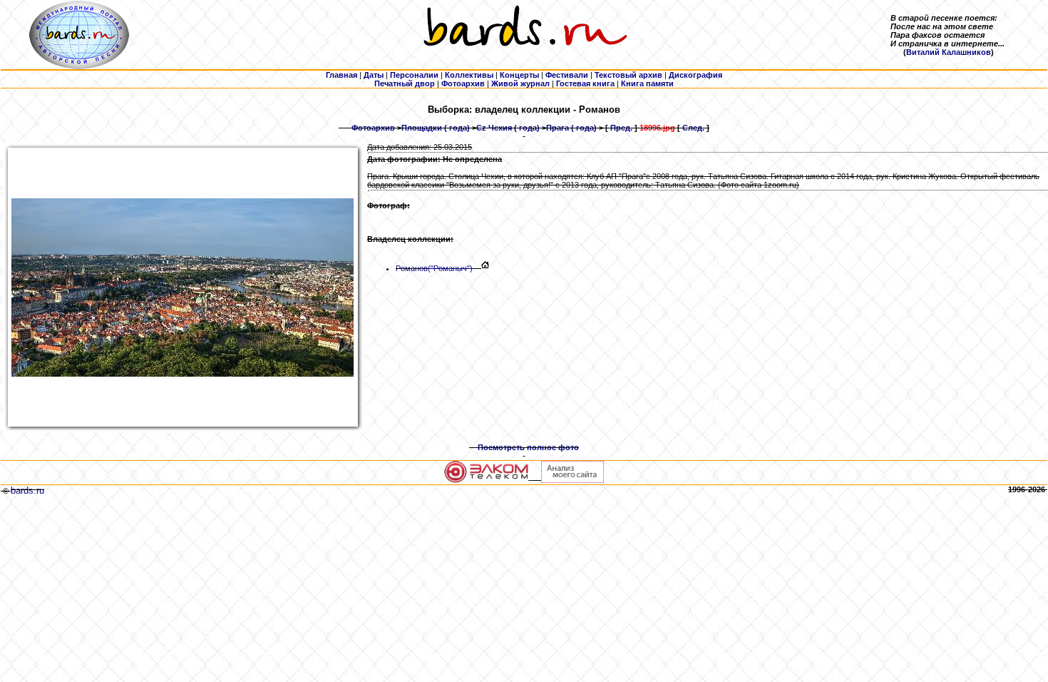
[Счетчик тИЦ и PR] (572, 480)
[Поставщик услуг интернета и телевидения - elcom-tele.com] (486, 480)
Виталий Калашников (948, 52)
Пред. (621, 127)
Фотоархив (373, 127)
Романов (434, 268)
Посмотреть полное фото (528, 447)
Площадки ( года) (435, 127)
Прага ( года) (571, 127)
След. (693, 127)
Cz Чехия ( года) (508, 127)
